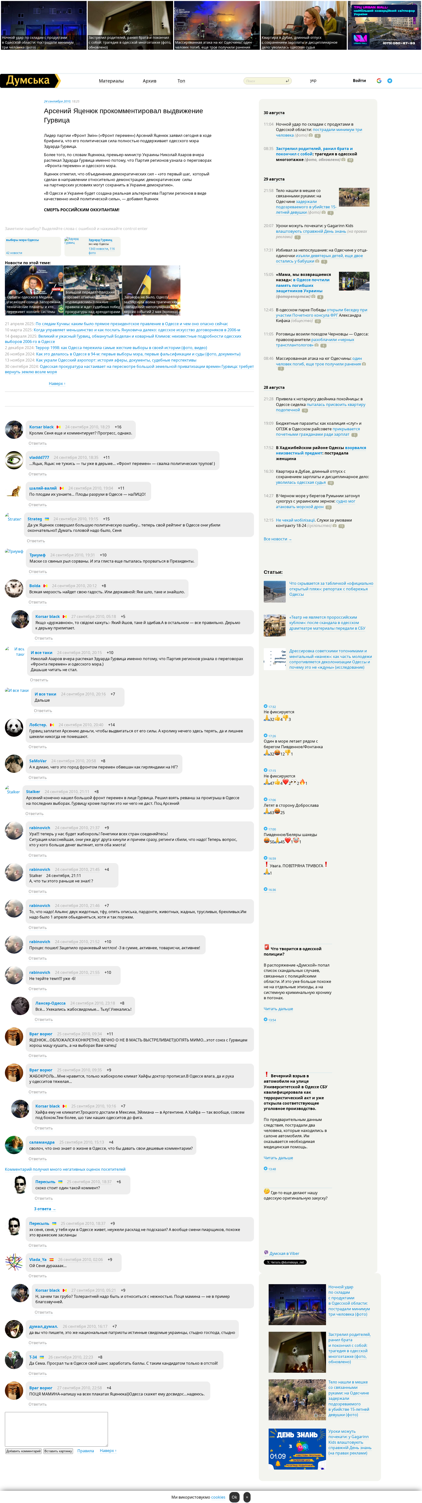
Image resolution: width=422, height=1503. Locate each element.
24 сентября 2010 (57, 101)
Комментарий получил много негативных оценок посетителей (65, 1169)
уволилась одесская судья (301, 482)
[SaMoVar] (14, 771)
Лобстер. (38, 724)
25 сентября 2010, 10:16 (93, 1106)
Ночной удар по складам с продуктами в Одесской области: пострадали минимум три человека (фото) (38, 42)
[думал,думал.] (14, 1337)
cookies (218, 1497)
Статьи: (273, 571)
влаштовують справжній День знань (311, 231)
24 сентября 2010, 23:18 (92, 1003)
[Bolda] (14, 596)
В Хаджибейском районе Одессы (310, 447)
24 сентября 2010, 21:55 (77, 972)
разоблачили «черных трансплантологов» (315, 342)
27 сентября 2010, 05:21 (93, 1290)
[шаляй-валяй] (14, 498)
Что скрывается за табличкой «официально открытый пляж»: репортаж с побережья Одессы (331, 589)
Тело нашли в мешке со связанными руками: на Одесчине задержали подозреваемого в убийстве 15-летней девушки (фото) (348, 1398)
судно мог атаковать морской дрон (315, 503)
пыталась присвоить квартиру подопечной (320, 407)
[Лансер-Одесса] (20, 1013)
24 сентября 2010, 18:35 (76, 457)
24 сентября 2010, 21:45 (77, 869)
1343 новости (98, 249)
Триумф (38, 555)
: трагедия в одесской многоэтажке (316, 156)
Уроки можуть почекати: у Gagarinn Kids (314, 225)
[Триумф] (14, 551)
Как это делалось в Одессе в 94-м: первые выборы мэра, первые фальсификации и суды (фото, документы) (138, 354)
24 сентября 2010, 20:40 (81, 724)
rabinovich (39, 827)
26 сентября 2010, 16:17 (85, 1326)
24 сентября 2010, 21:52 (77, 941)
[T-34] (14, 1367)
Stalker (33, 791)
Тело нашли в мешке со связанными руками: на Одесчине (298, 196)
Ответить (38, 443)
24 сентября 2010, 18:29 (87, 427)
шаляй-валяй (43, 488)
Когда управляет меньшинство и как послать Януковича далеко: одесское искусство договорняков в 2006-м (137, 330)
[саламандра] (14, 1152)
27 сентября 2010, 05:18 (93, 616)
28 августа (274, 387)
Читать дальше (278, 1008)
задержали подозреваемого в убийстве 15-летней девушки (306, 207)
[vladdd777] (14, 468)
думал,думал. (44, 1326)
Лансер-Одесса (50, 1003)
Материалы (111, 81)
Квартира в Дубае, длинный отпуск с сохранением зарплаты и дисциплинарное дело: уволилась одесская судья (300, 42)
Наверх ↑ (57, 383)
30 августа (274, 112)
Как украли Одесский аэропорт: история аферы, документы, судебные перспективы (116, 360)
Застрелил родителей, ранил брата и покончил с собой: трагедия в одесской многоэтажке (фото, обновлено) (130, 42)
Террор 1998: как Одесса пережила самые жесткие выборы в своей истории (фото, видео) (121, 347)
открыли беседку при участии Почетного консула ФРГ (321, 312)
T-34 (33, 1357)
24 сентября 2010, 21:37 (77, 827)
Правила (85, 1450)
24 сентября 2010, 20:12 (74, 585)
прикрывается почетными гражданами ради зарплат (318, 431)
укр (313, 80)
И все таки (42, 652)
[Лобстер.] (14, 735)
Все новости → (278, 539)
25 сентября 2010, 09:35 (79, 1070)
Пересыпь (45, 1181)
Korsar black (41, 427)
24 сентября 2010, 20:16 (83, 694)
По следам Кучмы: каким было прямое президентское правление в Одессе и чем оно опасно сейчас (132, 323)
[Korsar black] (14, 437)
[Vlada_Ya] (14, 1270)
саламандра (42, 1142)
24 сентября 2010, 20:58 (73, 761)
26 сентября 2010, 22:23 (70, 1357)
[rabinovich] (14, 838)
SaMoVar (38, 761)
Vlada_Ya (38, 1259)
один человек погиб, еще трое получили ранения (319, 361)
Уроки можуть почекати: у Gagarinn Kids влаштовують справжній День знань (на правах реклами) (350, 1442)
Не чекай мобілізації (295, 520)
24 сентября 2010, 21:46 (77, 905)
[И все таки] (15, 654)
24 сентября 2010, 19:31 (72, 555)
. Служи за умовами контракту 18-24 (314, 522)
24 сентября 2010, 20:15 (79, 652)
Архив (149, 81)
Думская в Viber (284, 1253)
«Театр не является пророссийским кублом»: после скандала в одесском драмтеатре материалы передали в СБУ (327, 623)
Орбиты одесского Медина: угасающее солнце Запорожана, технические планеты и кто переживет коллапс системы (34, 304)
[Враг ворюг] (14, 1044)
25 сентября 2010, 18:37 (89, 1181)
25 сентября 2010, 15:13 (81, 1142)
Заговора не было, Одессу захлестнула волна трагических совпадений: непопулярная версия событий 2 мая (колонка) (151, 304)
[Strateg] (13, 519)
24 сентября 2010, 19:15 (75, 519)
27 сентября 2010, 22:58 (79, 1388)
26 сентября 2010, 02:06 (80, 1259)
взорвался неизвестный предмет (321, 450)
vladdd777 (39, 457)
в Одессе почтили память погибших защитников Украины (303, 285)
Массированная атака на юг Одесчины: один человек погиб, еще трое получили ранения (213, 45)
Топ (181, 81)
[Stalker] (12, 792)
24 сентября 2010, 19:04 (90, 488)
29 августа (274, 179)
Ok (234, 1497)
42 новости (14, 253)
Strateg (35, 519)
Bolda (35, 585)
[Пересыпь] (20, 1192)
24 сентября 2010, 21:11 (67, 791)
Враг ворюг (41, 1034)
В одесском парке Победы (301, 310)
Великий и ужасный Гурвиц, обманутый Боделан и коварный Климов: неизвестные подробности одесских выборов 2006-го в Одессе (123, 338)
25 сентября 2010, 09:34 (79, 1034)
